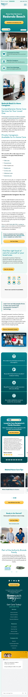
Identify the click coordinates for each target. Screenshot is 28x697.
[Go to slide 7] (16, 459)
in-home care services (13, 118)
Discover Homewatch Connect (10, 329)
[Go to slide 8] (18, 459)
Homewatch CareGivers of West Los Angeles (14, 116)
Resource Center (14, 631)
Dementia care (8, 175)
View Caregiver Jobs (14, 523)
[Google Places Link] (9, 581)
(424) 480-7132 (23, 1)
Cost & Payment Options (14, 633)
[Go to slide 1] (6, 459)
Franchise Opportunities (14, 643)
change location (11, 1)
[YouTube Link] (14, 581)
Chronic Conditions (14, 617)
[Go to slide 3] (9, 459)
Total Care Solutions (14, 614)
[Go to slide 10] (21, 459)
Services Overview (14, 612)
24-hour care (7, 170)
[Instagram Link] (18, 581)
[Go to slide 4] (11, 459)
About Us (14, 641)
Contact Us (14, 648)
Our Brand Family (14, 645)
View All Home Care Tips (14, 502)
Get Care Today (14, 241)
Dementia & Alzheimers (14, 619)
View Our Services (8, 269)
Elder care (6, 160)
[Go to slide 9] (19, 459)
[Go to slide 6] (14, 459)
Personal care (7, 163)
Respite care (7, 168)
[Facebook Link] (11, 581)
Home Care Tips (14, 629)
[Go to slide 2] (8, 459)
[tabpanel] (8, 567)
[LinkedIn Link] (16, 581)
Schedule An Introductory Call (14, 22)
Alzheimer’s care (8, 173)
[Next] (16, 571)
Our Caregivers (14, 626)
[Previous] (11, 571)
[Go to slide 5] (13, 459)
